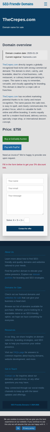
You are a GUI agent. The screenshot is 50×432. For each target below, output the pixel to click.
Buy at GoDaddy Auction (15, 139)
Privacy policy (28, 428)
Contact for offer (25, 229)
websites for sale (13, 298)
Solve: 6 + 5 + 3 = (15, 220)
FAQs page (18, 352)
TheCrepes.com (10, 64)
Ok (18, 428)
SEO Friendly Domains (18, 4)
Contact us (10, 376)
